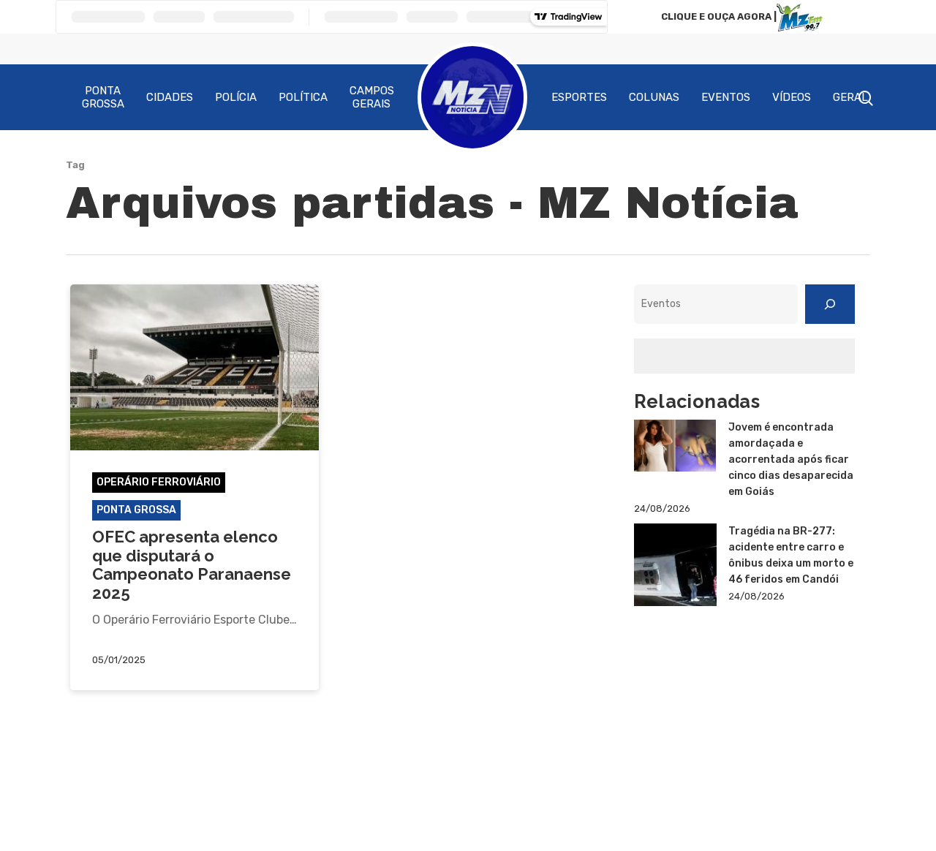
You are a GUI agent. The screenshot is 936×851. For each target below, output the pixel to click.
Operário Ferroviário (159, 482)
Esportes (579, 97)
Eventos (725, 97)
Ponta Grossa (103, 97)
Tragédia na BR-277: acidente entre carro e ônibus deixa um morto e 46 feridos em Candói (790, 555)
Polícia (236, 97)
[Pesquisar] (830, 304)
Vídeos (791, 97)
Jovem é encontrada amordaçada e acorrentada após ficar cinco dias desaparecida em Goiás (790, 459)
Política (303, 97)
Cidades (169, 97)
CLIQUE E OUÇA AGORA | (719, 16)
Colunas (654, 97)
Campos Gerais (372, 97)
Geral (850, 97)
